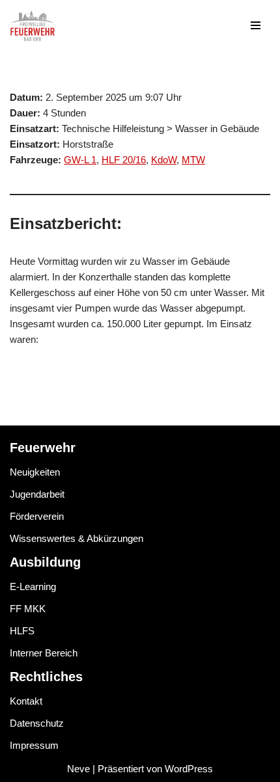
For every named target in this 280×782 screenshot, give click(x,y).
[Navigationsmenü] (255, 25)
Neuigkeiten (35, 472)
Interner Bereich (43, 652)
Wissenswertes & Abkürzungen (76, 538)
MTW (193, 159)
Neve (78, 768)
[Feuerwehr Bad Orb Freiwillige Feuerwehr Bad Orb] (32, 25)
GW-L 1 (80, 159)
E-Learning (33, 586)
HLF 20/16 (124, 159)
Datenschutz (37, 723)
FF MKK (28, 608)
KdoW (163, 159)
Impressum (34, 745)
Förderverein (37, 516)
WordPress (189, 768)
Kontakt (26, 701)
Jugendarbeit (37, 494)
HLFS (22, 630)
